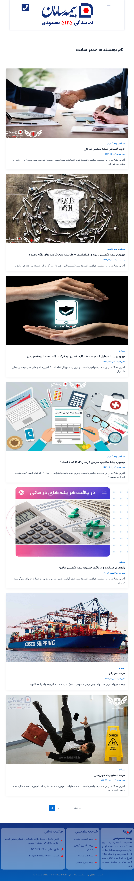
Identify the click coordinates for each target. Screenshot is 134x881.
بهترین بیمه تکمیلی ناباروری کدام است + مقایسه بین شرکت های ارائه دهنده (77, 255)
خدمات (122, 668)
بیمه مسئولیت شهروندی (109, 775)
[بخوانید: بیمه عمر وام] (67, 627)
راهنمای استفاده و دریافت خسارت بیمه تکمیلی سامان (92, 568)
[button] (109, 6)
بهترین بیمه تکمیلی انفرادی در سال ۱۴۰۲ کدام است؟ (92, 462)
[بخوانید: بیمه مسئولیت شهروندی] (67, 729)
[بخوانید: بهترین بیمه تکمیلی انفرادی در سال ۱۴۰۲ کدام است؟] (67, 416)
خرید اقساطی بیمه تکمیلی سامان (104, 149)
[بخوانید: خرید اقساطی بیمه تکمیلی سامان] (67, 103)
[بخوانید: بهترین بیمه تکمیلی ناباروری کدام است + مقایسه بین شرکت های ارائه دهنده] (67, 208)
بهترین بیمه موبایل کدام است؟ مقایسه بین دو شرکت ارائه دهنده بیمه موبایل (76, 356)
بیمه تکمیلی (112, 143)
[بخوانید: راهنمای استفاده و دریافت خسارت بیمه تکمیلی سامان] (67, 521)
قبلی (77, 807)
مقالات (122, 143)
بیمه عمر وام (117, 673)
